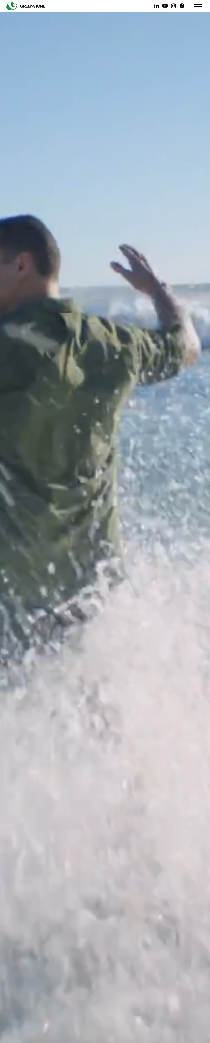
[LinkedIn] (156, 6)
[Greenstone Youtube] (165, 6)
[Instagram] (173, 6)
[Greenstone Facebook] (182, 6)
